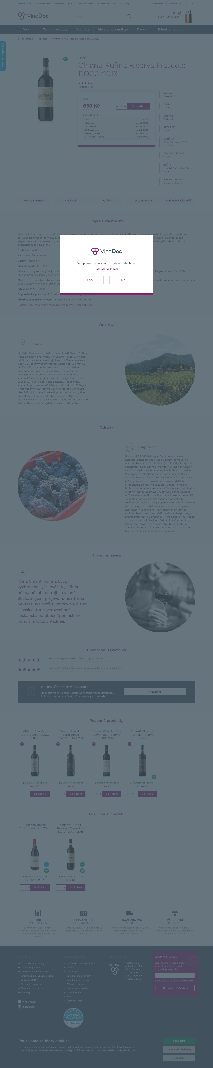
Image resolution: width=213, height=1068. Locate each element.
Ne (123, 280)
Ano (90, 280)
